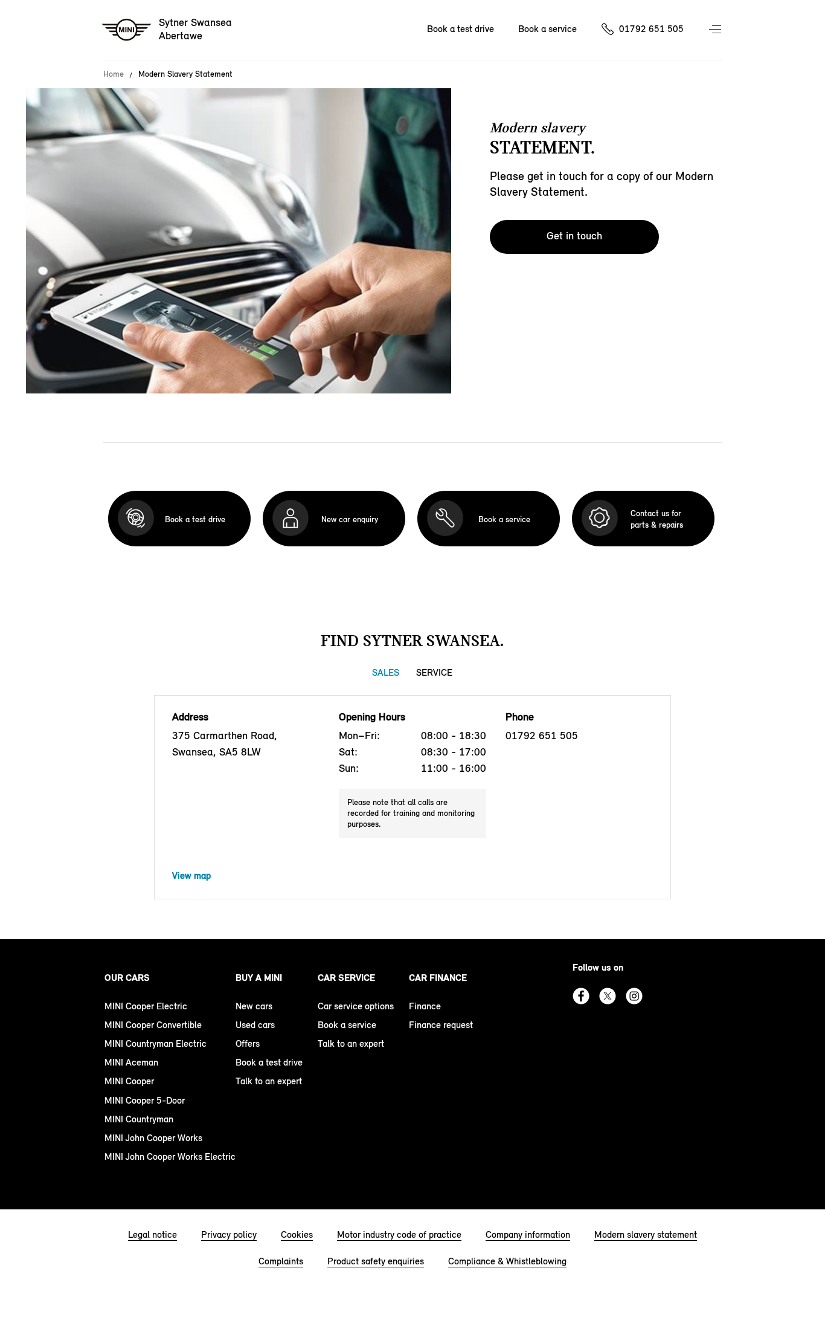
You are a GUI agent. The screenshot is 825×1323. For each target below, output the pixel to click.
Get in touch (574, 235)
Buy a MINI (259, 977)
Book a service (547, 28)
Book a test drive (460, 28)
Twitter (607, 996)
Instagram (634, 996)
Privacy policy (229, 1234)
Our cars (127, 977)
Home (113, 74)
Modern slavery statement (645, 1234)
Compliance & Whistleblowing (507, 1261)
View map (191, 875)
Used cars (255, 1024)
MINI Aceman (131, 1062)
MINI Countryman (138, 1119)
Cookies (297, 1234)
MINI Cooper (129, 1081)
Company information (528, 1234)
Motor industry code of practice (399, 1234)
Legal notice (152, 1234)
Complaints (280, 1261)
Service (434, 672)
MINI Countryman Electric (155, 1043)
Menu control (716, 30)
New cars (254, 1006)
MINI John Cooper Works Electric (170, 1156)
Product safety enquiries (375, 1261)
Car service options (356, 1006)
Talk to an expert (269, 1081)
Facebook (581, 996)
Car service (346, 977)
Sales (385, 672)
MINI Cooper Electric (145, 1006)
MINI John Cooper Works (153, 1137)
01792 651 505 (651, 28)
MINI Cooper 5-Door (144, 1100)
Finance (425, 1006)
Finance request (441, 1024)
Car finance (438, 977)
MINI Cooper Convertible (153, 1024)
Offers (248, 1043)
